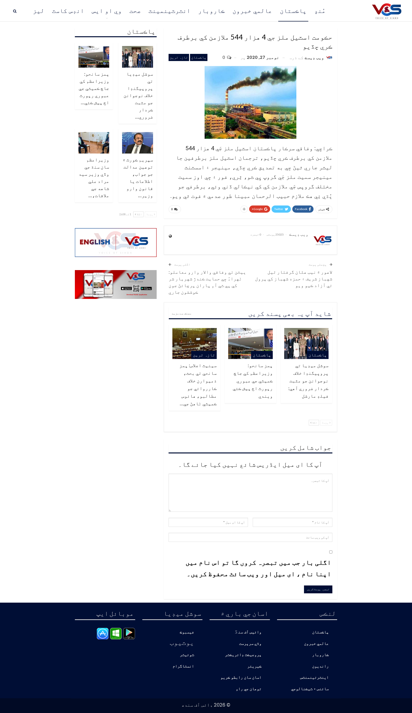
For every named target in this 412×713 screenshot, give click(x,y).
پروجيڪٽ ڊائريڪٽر (243, 655)
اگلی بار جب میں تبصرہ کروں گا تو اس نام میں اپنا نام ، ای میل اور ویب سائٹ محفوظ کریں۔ (258, 568)
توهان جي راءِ (249, 689)
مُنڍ (320, 10)
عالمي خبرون (252, 10)
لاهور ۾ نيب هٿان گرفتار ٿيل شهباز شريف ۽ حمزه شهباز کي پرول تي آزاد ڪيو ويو (293, 278)
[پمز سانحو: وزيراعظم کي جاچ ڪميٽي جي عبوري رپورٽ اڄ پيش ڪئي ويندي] (250, 343)
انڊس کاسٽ (68, 10)
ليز (38, 10)
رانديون (320, 666)
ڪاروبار (211, 10)
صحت (135, 10)
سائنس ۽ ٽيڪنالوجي (310, 689)
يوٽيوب (182, 642)
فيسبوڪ (187, 632)
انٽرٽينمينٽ (170, 10)
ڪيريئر (254, 666)
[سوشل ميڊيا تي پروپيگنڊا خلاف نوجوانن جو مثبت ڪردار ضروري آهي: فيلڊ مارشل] (306, 343)
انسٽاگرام (183, 666)
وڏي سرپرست (250, 644)
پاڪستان (293, 10)
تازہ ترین (179, 57)
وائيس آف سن (250, 632)
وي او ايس (107, 10)
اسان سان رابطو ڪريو (241, 678)
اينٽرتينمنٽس (314, 678)
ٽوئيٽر (187, 655)
